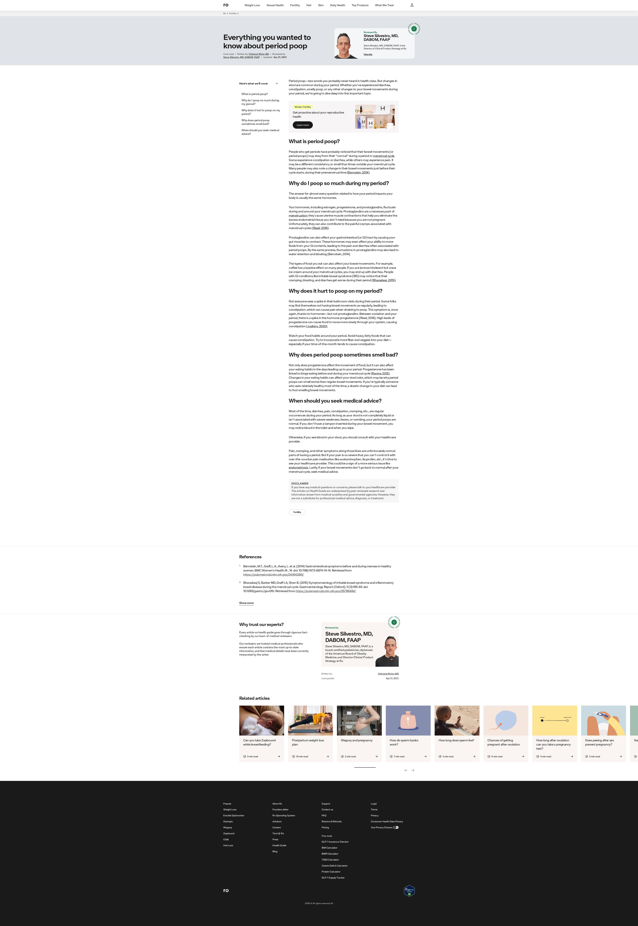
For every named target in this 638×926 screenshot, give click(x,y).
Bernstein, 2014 (358, 172)
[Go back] (406, 770)
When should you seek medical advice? (260, 131)
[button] (259, 83)
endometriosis (298, 467)
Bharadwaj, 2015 (383, 280)
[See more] (413, 770)
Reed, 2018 (320, 228)
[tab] (252, 5)
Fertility (232, 13)
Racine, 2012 (380, 373)
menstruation (298, 215)
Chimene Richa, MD (388, 673)
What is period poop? (255, 94)
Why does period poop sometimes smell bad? (255, 121)
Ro (224, 13)
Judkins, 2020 (316, 326)
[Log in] (412, 5)
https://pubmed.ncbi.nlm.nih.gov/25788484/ (326, 591)
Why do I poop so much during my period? (260, 102)
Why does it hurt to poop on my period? (261, 112)
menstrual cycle (383, 156)
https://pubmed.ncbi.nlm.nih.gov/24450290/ (273, 574)
